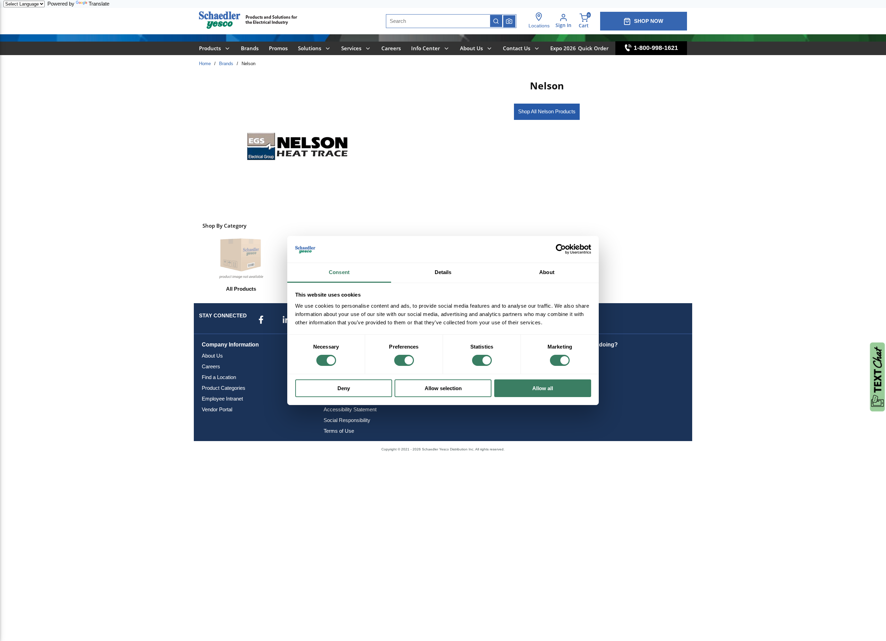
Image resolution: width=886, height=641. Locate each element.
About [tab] (546, 272)
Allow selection (443, 388)
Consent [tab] (339, 272)
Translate (99, 4)
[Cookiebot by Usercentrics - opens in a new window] (561, 249)
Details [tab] (443, 272)
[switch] (404, 360)
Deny (343, 388)
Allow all (542, 388)
